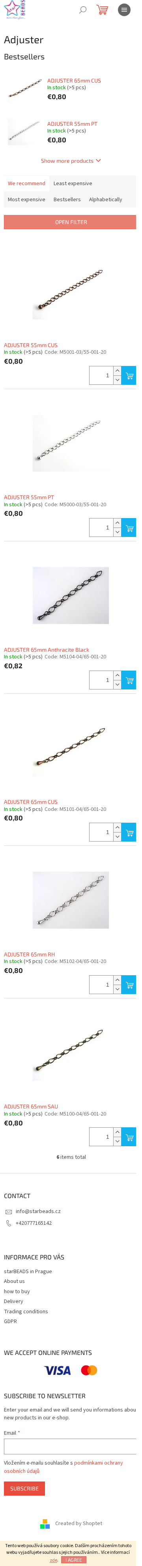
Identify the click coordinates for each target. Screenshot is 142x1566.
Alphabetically (105, 200)
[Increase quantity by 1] (117, 370)
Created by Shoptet (78, 1523)
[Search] (83, 10)
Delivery (13, 1301)
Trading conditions (26, 1312)
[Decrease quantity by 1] (117, 379)
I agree (73, 1559)
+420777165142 (34, 1223)
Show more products (67, 160)
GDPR (10, 1321)
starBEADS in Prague (28, 1272)
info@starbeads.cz (38, 1211)
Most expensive (26, 200)
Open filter (71, 222)
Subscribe (24, 1488)
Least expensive (73, 183)
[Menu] (124, 10)
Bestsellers (67, 200)
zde (53, 1560)
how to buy (17, 1292)
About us (14, 1281)
